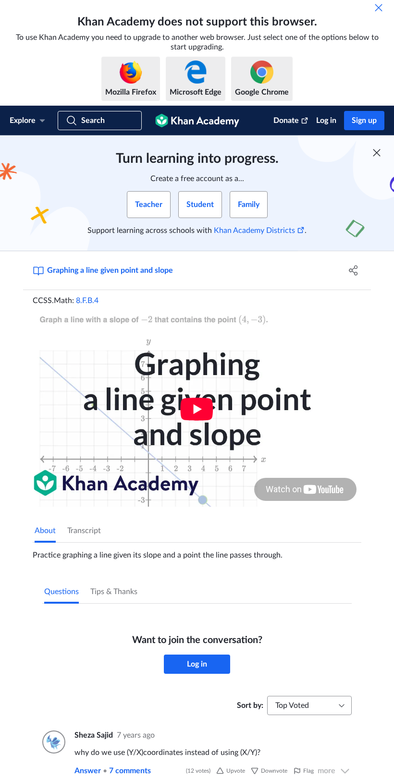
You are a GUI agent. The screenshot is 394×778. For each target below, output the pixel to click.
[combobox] (309, 705)
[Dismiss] (378, 7)
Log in (326, 120)
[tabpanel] (197, 551)
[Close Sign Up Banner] (376, 152)
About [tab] (45, 531)
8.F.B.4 (87, 300)
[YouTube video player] (197, 409)
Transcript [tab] (84, 531)
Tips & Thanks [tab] (113, 592)
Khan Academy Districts (254, 230)
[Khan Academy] (197, 120)
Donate (286, 120)
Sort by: (250, 705)
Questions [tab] (61, 592)
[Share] (353, 270)
